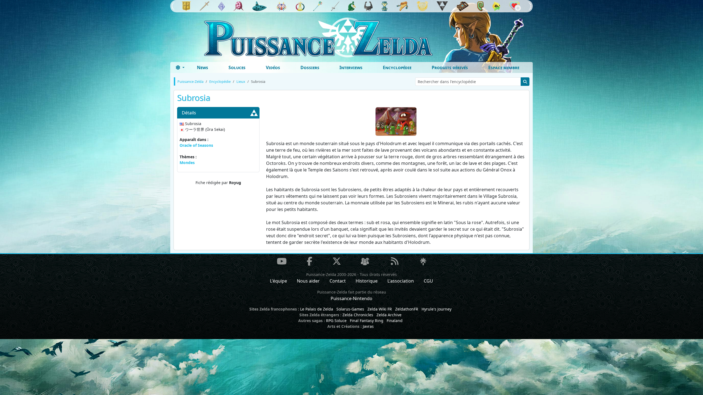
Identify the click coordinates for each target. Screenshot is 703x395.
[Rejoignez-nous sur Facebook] (309, 261)
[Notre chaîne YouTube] (282, 261)
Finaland (395, 320)
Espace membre (503, 67)
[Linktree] (423, 262)
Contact (338, 281)
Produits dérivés (450, 67)
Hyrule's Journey (436, 309)
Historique (367, 281)
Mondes (187, 162)
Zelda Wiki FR (379, 309)
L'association (400, 281)
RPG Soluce (336, 320)
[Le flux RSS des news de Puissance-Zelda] (394, 261)
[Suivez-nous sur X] (336, 261)
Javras (368, 326)
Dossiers (309, 67)
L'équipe (278, 281)
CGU (428, 281)
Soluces (237, 67)
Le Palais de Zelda (316, 309)
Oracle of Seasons (196, 145)
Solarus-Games (350, 309)
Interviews (350, 67)
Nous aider (308, 281)
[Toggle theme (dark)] (180, 67)
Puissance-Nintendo (351, 298)
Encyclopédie (397, 67)
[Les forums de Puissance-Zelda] (365, 262)
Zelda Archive (388, 314)
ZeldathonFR (406, 309)
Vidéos (273, 67)
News (202, 67)
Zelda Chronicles (357, 314)
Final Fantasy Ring (366, 320)
